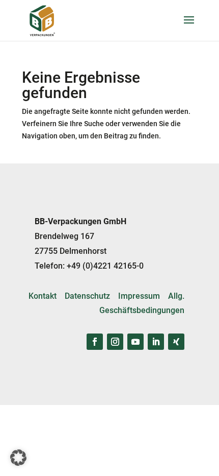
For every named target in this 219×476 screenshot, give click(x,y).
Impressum (139, 296)
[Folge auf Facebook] (95, 342)
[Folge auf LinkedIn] (156, 342)
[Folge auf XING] (176, 342)
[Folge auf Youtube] (135, 342)
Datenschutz (87, 296)
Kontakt (43, 296)
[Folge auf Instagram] (115, 342)
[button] (18, 457)
